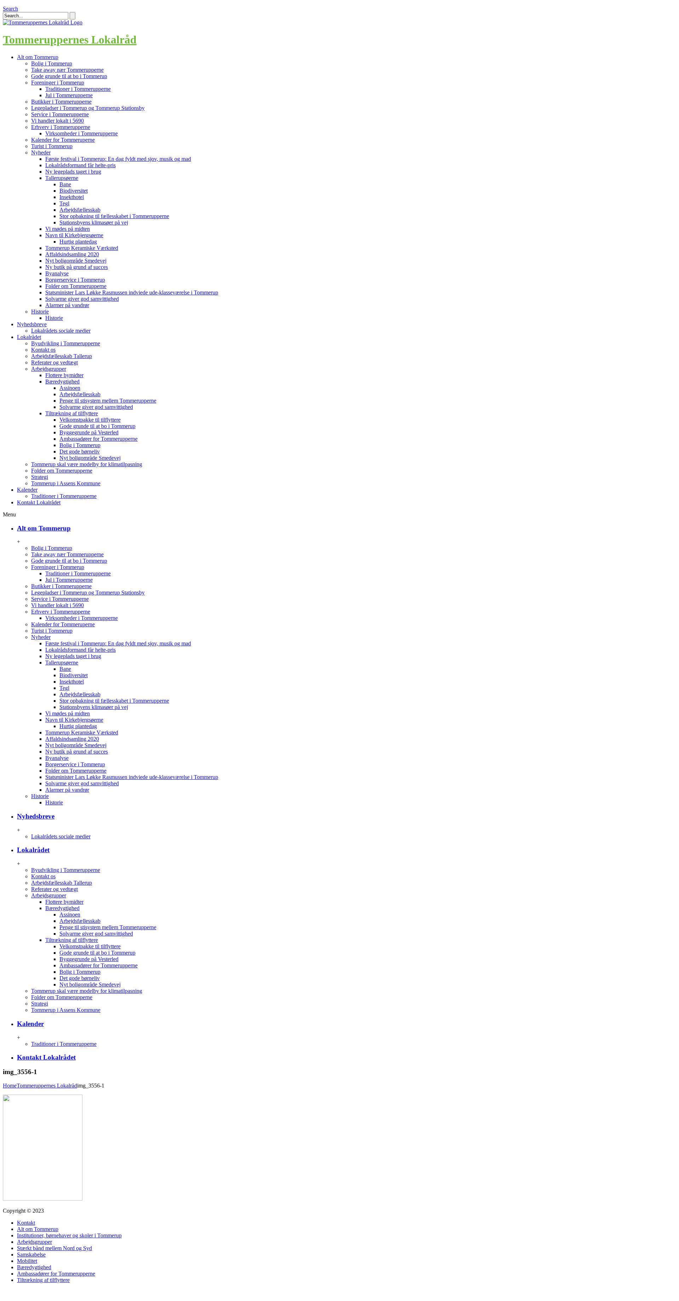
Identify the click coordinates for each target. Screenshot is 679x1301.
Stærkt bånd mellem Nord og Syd (54, 1248)
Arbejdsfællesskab (79, 210)
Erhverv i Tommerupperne (60, 127)
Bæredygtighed (62, 382)
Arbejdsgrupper (48, 369)
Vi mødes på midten (67, 229)
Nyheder (41, 153)
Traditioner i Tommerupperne (78, 89)
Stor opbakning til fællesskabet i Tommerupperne (114, 216)
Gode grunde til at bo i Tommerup (69, 76)
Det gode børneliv (79, 452)
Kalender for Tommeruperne (63, 140)
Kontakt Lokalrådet (46, 1057)
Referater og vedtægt (54, 362)
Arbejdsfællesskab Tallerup (61, 356)
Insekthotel (71, 197)
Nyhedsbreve (35, 816)
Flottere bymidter (64, 375)
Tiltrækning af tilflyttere (71, 413)
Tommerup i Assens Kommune (65, 483)
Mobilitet (27, 1261)
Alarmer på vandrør (67, 305)
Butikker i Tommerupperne (61, 102)
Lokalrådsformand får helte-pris (80, 165)
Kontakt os (43, 350)
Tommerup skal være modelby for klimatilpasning (86, 464)
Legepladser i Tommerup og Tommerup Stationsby (88, 108)
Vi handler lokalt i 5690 (57, 121)
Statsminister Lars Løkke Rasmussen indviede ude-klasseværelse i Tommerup (131, 292)
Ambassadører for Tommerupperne (98, 439)
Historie (40, 312)
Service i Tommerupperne (60, 114)
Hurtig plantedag (78, 242)
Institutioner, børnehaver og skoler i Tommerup (69, 1235)
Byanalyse (57, 273)
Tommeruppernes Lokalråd (70, 39)
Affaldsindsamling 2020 (72, 254)
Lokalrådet (33, 850)
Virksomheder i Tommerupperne (81, 133)
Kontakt (26, 1223)
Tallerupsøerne (61, 178)
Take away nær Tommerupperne (67, 70)
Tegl (64, 203)
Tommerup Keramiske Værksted (81, 248)
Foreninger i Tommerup (57, 83)
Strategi (39, 477)
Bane (65, 184)
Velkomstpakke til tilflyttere (90, 420)
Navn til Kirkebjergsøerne (74, 235)
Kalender (30, 1023)
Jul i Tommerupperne (69, 95)
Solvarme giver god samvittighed (82, 299)
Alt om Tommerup (44, 528)
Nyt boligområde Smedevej (75, 261)
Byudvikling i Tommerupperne (65, 343)
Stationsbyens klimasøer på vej (93, 222)
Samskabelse (31, 1255)
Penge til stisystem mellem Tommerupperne (107, 401)
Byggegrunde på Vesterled (88, 432)
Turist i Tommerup (51, 146)
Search (10, 9)
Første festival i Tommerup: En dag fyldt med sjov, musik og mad (118, 159)
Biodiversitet (73, 191)
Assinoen (69, 388)
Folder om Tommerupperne (75, 286)
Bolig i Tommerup (51, 63)
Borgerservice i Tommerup (75, 280)
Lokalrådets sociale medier (61, 331)
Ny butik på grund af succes (76, 267)
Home (10, 1086)
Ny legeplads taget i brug (73, 172)
